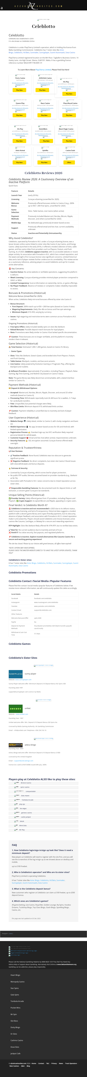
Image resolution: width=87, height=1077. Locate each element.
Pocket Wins (15, 1008)
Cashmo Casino (17, 1040)
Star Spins (15, 988)
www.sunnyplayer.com (23, 680)
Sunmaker (34, 52)
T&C (47, 1063)
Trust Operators (71, 1063)
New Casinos (14, 1066)
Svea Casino (70, 52)
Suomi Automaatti (57, 52)
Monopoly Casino (18, 982)
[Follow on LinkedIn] (29, 1070)
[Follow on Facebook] (11, 1070)
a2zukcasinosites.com (18, 1063)
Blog (28, 1066)
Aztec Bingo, (32, 563)
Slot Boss (14, 1021)
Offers (69, 162)
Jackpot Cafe (15, 1053)
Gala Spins (15, 995)
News (61, 1063)
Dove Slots (15, 1047)
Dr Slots (14, 1034)
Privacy (54, 1063)
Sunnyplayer (44, 52)
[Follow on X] (17, 1070)
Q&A (23, 1066)
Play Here (19, 90)
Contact (41, 1063)
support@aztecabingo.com (23, 761)
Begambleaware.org (20, 84)
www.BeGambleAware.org (66, 964)
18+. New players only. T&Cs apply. (20, 82)
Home (34, 1063)
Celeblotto (18, 52)
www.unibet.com (22, 714)
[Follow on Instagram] (23, 1070)
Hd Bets (26, 52)
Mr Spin (14, 1014)
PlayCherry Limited (43, 70)
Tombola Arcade (17, 1001)
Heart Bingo (15, 975)
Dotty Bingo (15, 1027)
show (10, 933)
